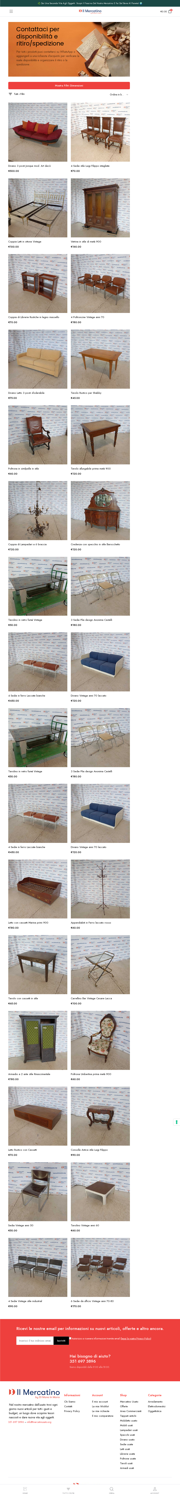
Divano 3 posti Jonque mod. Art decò (29, 166)
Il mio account (100, 1402)
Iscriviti (61, 1341)
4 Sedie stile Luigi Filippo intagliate (90, 166)
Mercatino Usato (129, 1402)
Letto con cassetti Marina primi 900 (28, 923)
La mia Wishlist (100, 1406)
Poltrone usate (128, 1459)
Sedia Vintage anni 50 (20, 1225)
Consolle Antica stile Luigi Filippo (89, 1150)
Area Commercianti (131, 1411)
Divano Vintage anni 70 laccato (88, 696)
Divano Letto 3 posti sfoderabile (26, 393)
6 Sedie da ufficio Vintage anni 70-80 (92, 1301)
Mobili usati (126, 1425)
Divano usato (127, 1440)
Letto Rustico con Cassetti (22, 1150)
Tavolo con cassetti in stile (23, 998)
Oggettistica (154, 1411)
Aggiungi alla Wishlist (64, 107)
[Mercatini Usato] (90, 11)
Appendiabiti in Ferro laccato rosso (91, 923)
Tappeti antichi (128, 1416)
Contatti (68, 1406)
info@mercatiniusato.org (39, 1422)
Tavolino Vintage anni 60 (85, 1225)
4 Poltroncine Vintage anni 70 (87, 317)
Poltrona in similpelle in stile (23, 469)
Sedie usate (126, 1444)
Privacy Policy (72, 1411)
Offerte (124, 1406)
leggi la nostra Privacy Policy (135, 1338)
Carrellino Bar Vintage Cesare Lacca (91, 998)
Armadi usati (127, 1468)
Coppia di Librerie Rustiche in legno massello (33, 317)
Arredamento (155, 1402)
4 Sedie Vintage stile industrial (25, 1301)
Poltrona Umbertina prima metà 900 (91, 1074)
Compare (64, 122)
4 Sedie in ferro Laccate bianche (26, 696)
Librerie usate (127, 1454)
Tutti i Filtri (19, 94)
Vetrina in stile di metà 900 (86, 242)
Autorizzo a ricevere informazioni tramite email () (111, 1338)
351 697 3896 (16, 1422)
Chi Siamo (69, 1402)
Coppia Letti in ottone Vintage (24, 242)
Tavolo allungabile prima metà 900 (91, 469)
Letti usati (125, 1449)
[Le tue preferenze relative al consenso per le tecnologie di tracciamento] (176, 1122)
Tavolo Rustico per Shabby (86, 393)
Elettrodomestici (157, 1406)
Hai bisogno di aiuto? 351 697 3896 (90, 1358)
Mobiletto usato (128, 1421)
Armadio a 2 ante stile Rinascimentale (29, 1074)
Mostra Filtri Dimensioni (69, 86)
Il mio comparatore (102, 1416)
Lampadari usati (129, 1430)
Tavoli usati (126, 1463)
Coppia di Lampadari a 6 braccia (27, 544)
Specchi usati (127, 1435)
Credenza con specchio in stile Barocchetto (95, 544)
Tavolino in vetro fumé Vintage (25, 620)
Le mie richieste (100, 1411)
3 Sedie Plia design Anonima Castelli (91, 620)
